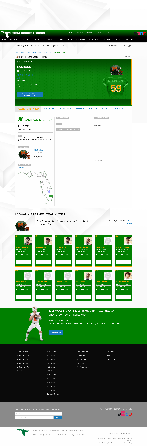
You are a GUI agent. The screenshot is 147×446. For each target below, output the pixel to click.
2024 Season (51, 352)
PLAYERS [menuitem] (25, 39)
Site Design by (115, 443)
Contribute (110, 352)
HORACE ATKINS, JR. (122, 247)
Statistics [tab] (65, 109)
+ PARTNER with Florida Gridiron (72, 430)
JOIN (108, 355)
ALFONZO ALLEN (61, 282)
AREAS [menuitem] (61, 39)
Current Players (82, 352)
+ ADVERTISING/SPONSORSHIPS (50, 430)
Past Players (81, 355)
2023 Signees (81, 359)
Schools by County (23, 355)
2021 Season (51, 363)
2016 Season (51, 382)
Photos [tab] (93, 109)
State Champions (23, 371)
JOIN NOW (56, 332)
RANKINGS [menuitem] (129, 39)
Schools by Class (23, 363)
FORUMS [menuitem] (117, 39)
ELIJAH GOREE (100, 247)
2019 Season (51, 371)
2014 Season (51, 390)
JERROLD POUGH (21, 282)
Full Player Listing (83, 367)
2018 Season (51, 375)
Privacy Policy (125, 433)
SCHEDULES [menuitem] (38, 39)
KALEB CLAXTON (41, 282)
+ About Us (34, 430)
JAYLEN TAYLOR (41, 247)
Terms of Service (113, 433)
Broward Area (23, 167)
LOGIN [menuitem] (80, 32)
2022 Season (51, 359)
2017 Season (51, 378)
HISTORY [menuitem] (106, 39)
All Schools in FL (23, 367)
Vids (18, 254)
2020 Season (51, 367)
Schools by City (22, 359)
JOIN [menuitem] (72, 32)
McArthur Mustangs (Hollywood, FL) (39, 52)
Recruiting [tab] (119, 109)
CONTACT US (37, 435)
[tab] (28, 109)
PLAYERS (23, 52)
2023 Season (51, 355)
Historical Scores (53, 394)
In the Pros (80, 363)
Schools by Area (22, 352)
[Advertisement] (74, 15)
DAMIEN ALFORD (61, 247)
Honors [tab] (80, 109)
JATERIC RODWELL (82, 247)
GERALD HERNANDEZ (123, 282)
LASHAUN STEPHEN (102, 282)
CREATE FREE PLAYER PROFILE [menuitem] (99, 32)
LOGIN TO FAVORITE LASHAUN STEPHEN (30, 94)
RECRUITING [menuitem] (94, 39)
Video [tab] (105, 109)
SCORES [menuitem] (50, 39)
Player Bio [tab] (49, 109)
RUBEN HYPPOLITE (22, 247)
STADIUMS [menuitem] (80, 39)
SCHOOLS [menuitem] (14, 39)
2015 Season (51, 386)
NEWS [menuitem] (70, 39)
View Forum (111, 359)
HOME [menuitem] (4, 39)
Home (16, 52)
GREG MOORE (80, 282)
